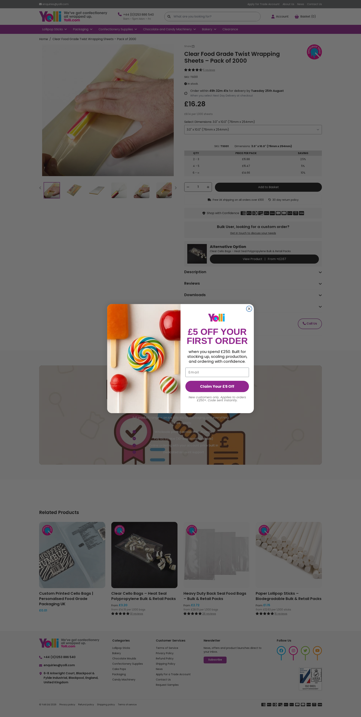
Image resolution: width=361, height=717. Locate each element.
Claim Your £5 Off (217, 386)
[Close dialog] (249, 309)
